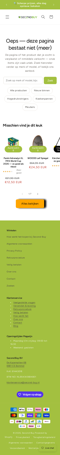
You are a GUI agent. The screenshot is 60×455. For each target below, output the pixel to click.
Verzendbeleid (17, 448)
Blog (15, 326)
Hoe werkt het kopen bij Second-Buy (26, 237)
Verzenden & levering (24, 306)
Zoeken (10, 285)
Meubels (30, 107)
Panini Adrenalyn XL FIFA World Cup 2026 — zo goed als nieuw (13, 162)
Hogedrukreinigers (18, 98)
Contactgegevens (45, 443)
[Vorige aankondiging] (6, 4)
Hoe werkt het (20, 316)
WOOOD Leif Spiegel (38, 158)
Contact (11, 279)
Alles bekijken (29, 203)
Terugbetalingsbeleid (44, 437)
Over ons (11, 271)
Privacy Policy (14, 250)
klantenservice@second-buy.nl (23, 382)
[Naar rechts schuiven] (37, 194)
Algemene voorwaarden (19, 244)
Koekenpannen (44, 98)
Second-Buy (28, 433)
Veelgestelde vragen (24, 302)
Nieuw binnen (42, 90)
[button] (7, 17)
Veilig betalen (14, 264)
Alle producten (18, 90)
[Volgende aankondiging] (53, 4)
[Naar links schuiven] (22, 194)
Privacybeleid (23, 437)
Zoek (50, 80)
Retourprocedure (16, 257)
